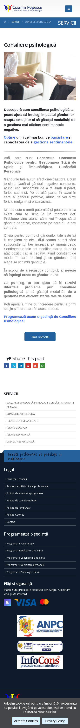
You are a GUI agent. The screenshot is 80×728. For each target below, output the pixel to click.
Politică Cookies (15, 514)
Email (35, 365)
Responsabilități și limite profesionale (28, 486)
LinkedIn (20, 365)
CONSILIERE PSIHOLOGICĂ (21, 414)
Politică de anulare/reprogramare (25, 493)
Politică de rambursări (19, 507)
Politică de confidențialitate (22, 500)
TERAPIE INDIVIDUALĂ (18, 434)
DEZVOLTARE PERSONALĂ (21, 441)
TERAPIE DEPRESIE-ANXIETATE (22, 421)
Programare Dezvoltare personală (25, 564)
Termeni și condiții (17, 478)
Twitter (13, 365)
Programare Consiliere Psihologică (26, 557)
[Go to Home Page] (5, 22)
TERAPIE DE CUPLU (17, 427)
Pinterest (28, 365)
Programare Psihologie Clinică (23, 572)
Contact (11, 521)
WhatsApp (42, 365)
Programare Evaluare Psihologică (25, 550)
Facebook (6, 365)
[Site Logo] (23, 9)
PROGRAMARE (40, 337)
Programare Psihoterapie (21, 543)
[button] (68, 8)
